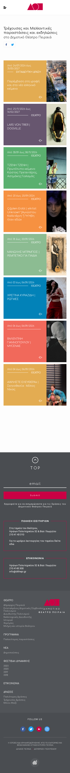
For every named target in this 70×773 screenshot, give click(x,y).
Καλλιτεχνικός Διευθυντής (18, 617)
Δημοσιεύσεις (11, 652)
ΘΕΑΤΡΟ (8, 600)
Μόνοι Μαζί (10, 703)
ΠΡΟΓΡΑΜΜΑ (11, 634)
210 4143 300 (16, 568)
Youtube (39, 729)
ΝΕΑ (6, 648)
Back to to (35, 463)
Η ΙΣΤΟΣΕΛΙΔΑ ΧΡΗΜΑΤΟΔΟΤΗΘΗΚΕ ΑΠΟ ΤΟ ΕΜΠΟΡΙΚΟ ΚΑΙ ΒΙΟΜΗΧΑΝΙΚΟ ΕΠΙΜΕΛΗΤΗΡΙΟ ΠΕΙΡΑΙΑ (35, 744)
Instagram (47, 729)
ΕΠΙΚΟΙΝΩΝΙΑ (11, 683)
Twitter (31, 729)
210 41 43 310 (16, 534)
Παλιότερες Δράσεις (15, 697)
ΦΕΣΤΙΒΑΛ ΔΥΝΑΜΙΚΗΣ (17, 661)
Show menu (5, 7)
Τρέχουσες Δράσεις (14, 700)
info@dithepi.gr (17, 571)
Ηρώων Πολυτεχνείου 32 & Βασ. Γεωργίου (32, 531)
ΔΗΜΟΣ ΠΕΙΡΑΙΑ (23, 749)
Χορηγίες (9, 623)
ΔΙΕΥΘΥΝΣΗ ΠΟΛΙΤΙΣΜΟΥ (45, 749)
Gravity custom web (35, 762)
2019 (6, 672)
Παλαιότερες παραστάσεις (19, 639)
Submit (35, 495)
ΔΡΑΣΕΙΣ (8, 692)
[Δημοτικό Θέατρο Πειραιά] (35, 7)
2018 (6, 675)
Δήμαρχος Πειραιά (14, 605)
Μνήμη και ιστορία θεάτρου (19, 626)
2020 (6, 669)
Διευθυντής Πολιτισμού (16, 614)
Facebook (23, 729)
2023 (6, 666)
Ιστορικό (8, 620)
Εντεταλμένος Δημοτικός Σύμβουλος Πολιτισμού (24, 609)
